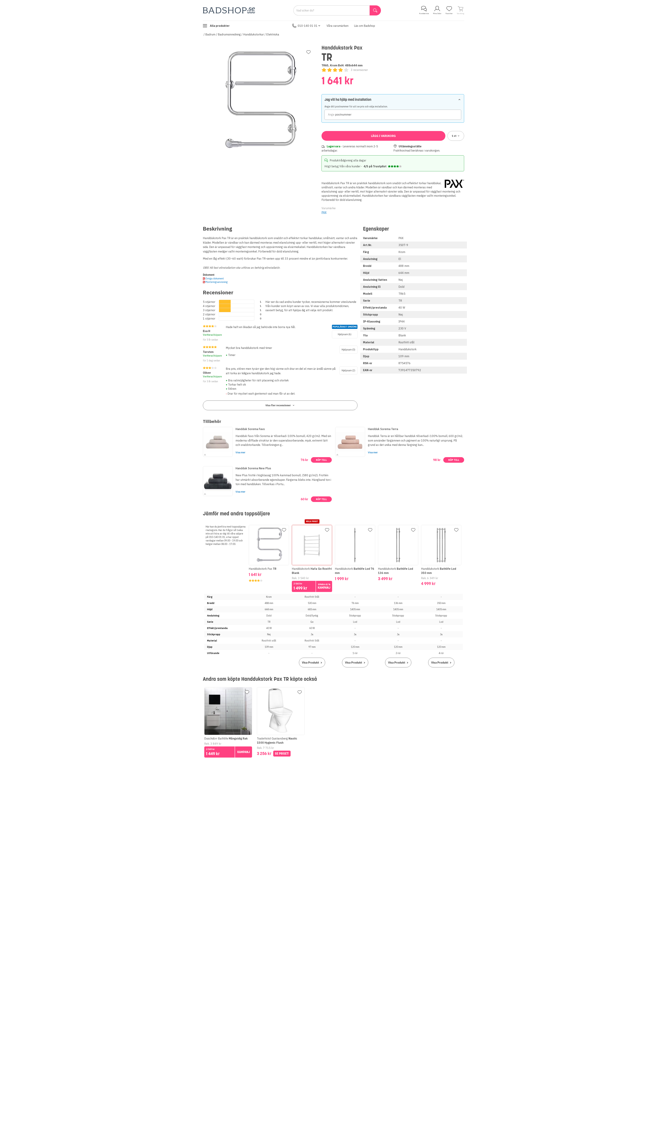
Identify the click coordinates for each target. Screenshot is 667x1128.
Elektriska (272, 34)
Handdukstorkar (253, 34)
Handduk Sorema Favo (250, 429)
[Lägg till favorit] (308, 52)
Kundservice (424, 13)
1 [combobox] (454, 135)
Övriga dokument (214, 278)
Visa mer (240, 452)
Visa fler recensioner (278, 405)
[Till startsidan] (229, 10)
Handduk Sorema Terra (383, 429)
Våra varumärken (337, 25)
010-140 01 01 (308, 25)
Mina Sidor (437, 13)
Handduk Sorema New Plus (253, 468)
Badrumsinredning (229, 34)
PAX (324, 212)
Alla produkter (220, 25)
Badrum (210, 34)
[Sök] (375, 10)
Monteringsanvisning (216, 282)
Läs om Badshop (364, 25)
